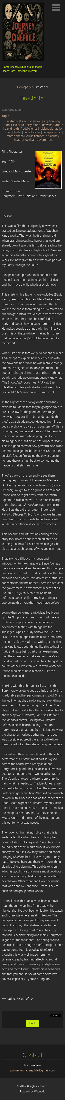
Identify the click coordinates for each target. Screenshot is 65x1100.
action (59, 128)
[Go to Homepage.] (25, 33)
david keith (12, 128)
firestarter (12, 121)
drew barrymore (52, 125)
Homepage (24, 87)
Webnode (39, 1091)
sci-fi (8, 132)
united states (32, 132)
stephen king (51, 121)
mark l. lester (12, 125)
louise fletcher (35, 136)
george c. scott (52, 132)
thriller (17, 132)
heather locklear (24, 139)
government (45, 139)
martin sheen (15, 136)
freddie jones (29, 128)
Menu (56, 8)
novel (37, 121)
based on (26, 121)
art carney (52, 136)
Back (32, 1023)
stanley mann (31, 125)
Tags (5, 116)
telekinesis (46, 128)
